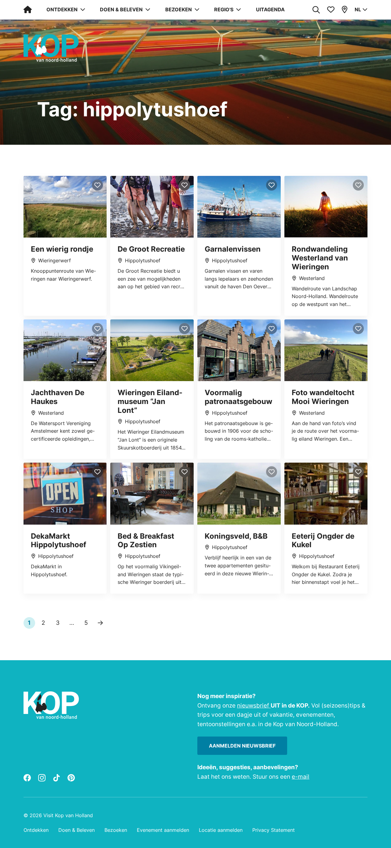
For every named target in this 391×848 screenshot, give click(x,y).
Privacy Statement (273, 830)
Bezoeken (115, 830)
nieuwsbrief (254, 705)
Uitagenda (270, 9)
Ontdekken (36, 830)
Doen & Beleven (76, 830)
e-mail (300, 776)
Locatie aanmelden (221, 830)
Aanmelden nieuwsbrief (242, 746)
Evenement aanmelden (163, 830)
